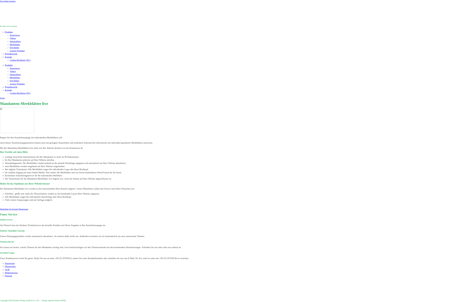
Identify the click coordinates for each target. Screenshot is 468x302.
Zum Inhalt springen (8, 1)
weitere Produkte (17, 51)
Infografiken (15, 41)
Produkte (9, 32)
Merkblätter (15, 44)
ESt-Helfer (14, 47)
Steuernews (15, 35)
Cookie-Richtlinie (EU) (20, 60)
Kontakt (8, 57)
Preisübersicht (11, 54)
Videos (13, 38)
